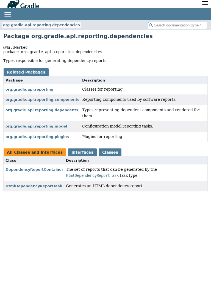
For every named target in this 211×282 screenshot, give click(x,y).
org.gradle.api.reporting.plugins (37, 137)
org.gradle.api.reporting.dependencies (41, 25)
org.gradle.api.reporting (29, 89)
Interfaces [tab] (82, 152)
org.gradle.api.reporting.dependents (41, 110)
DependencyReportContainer (34, 169)
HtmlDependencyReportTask (33, 186)
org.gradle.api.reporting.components (42, 99)
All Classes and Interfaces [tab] (35, 152)
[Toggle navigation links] (7, 14)
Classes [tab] (110, 152)
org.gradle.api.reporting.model (36, 126)
